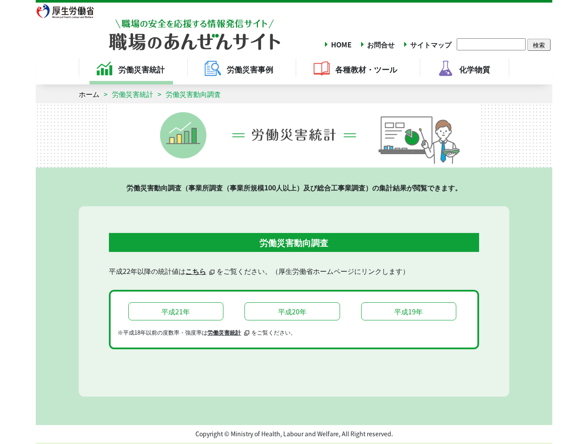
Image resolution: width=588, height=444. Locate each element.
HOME (341, 44)
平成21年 (175, 311)
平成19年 (408, 311)
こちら (196, 271)
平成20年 (292, 311)
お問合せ (381, 44)
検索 (539, 44)
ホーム (89, 94)
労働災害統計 (132, 94)
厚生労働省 (70, 11)
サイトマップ (431, 44)
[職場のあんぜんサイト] (158, 27)
